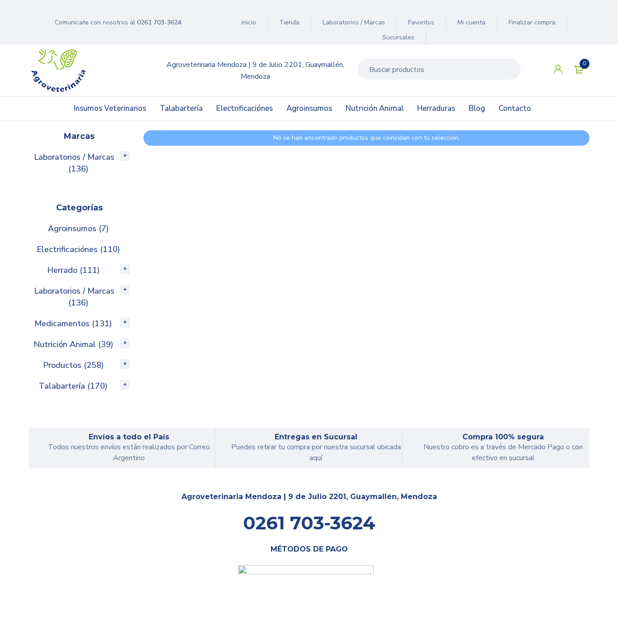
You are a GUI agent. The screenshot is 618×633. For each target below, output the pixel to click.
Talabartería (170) (73, 386)
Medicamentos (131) (73, 323)
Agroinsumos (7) (78, 228)
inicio (249, 22)
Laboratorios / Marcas (354, 22)
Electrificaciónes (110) (78, 249)
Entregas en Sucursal (316, 437)
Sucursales (398, 37)
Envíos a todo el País (129, 437)
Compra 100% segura (503, 437)
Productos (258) (73, 365)
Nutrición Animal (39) (73, 344)
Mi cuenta (471, 22)
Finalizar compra (532, 22)
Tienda (289, 22)
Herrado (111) (73, 270)
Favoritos (421, 22)
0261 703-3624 (159, 22)
